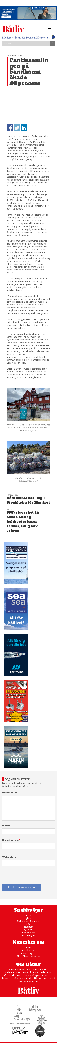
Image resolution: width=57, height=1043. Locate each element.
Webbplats (9, 857)
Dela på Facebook (10, 127)
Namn (6, 825)
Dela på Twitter (17, 127)
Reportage (28, 926)
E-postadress (11, 840)
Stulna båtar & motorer (28, 921)
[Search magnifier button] (52, 43)
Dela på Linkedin (24, 127)
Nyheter (28, 918)
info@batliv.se (28, 950)
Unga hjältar (28, 929)
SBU (28, 924)
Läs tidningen (28, 935)
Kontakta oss (28, 932)
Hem (28, 915)
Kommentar (10, 792)
